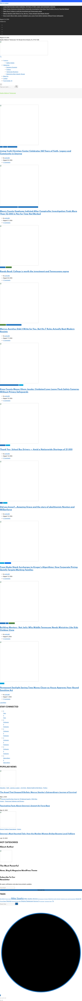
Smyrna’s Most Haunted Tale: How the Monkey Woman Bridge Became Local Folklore (37, 834)
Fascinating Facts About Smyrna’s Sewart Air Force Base (25, 806)
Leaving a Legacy (15, 788)
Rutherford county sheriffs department (68, 899)
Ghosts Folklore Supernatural (8, 829)
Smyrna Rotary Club (16, 901)
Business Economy (11, 67)
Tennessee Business (12, 72)
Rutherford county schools (54, 899)
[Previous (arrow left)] (0, 1000)
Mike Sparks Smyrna (31, 899)
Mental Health (8, 899)
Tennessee (42, 901)
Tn (53, 901)
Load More (3, 702)
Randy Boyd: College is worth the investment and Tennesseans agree (22, 11)
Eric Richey (2, 899)
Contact (5, 78)
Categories (6, 65)
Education (2, 788)
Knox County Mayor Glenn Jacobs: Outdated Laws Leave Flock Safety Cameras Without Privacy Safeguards (33, 16)
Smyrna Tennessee (27, 901)
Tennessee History (48, 901)
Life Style (23, 788)
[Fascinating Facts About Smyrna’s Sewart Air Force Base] (18, 799)
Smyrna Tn (36, 901)
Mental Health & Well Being (34, 788)
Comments (6, 162)
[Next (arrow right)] (2, 1000)
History (2, 801)
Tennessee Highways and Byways (14, 801)
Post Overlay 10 (7, 81)
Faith (7, 788)
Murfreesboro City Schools (43, 899)
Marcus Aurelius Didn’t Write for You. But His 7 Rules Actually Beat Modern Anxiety (26, 13)
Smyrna (8, 901)
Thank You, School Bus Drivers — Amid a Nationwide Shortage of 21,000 (36, 450)
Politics (8, 69)
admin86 (7, 158)
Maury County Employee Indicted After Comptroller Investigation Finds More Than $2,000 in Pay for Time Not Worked (36, 9)
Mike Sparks (17, 898)
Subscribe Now (41, 890)
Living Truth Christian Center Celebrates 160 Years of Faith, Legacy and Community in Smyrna (29, 7)
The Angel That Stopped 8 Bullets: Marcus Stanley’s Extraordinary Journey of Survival (38, 792)
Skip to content (4, 3)
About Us (5, 76)
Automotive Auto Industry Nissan (15, 74)
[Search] (1, 57)
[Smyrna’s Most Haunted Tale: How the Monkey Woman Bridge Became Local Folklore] (8, 827)
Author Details (10, 63)
